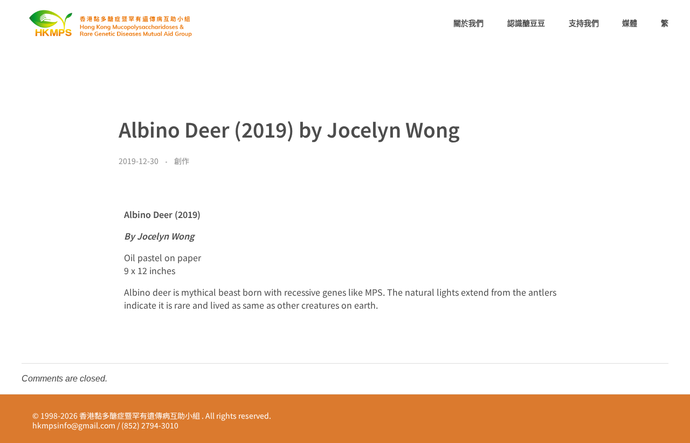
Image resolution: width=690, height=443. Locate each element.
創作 (181, 160)
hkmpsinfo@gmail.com (73, 425)
